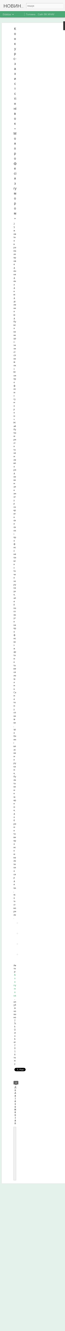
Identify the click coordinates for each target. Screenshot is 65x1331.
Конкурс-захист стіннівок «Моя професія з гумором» (15, 123)
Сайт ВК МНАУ (46, 14)
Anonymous (15, 985)
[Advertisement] (35, 81)
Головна (30, 14)
